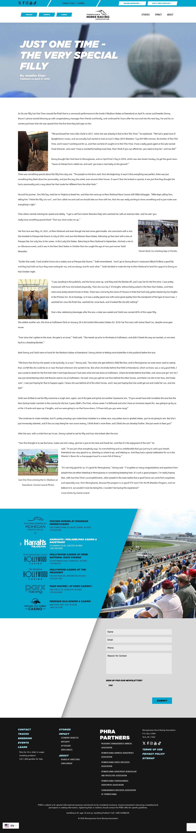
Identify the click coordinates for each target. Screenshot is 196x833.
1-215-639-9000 (56, 592)
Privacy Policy (153, 754)
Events (23, 743)
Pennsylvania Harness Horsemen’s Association (117, 755)
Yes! (110, 685)
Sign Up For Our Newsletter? (124, 680)
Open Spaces (66, 749)
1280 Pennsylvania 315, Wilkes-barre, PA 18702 (70, 527)
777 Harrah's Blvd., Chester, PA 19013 (66, 545)
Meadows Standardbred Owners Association (116, 745)
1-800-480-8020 (56, 548)
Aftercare (66, 745)
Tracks (23, 734)
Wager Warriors (131, 3)
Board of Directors (70, 759)
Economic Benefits (70, 737)
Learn (22, 747)
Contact (24, 729)
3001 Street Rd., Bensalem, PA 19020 (65, 589)
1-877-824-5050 (56, 578)
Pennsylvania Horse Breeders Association (115, 764)
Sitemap (148, 758)
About (170, 14)
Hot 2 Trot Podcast (161, 3)
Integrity (65, 741)
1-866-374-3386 (56, 607)
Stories (146, 14)
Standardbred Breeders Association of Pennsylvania (118, 792)
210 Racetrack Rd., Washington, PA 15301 (68, 576)
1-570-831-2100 (55, 530)
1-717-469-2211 (55, 563)
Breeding (25, 738)
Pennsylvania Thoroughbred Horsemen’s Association (114, 783)
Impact (158, 14)
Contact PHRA (68, 3)
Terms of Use (152, 749)
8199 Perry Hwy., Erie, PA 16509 (63, 604)
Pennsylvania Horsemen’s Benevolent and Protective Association (119, 773)
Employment (66, 763)
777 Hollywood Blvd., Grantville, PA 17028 (68, 561)
